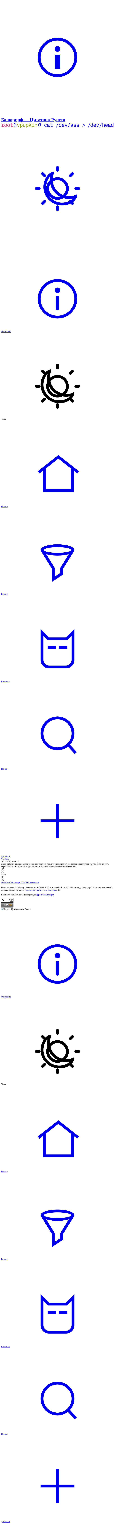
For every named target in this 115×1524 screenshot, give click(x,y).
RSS (23, 882)
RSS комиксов (32, 882)
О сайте (5, 882)
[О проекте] (57, 113)
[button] (57, 869)
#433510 (5, 859)
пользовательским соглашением (41, 890)
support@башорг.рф (44, 894)
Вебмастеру (15, 882)
